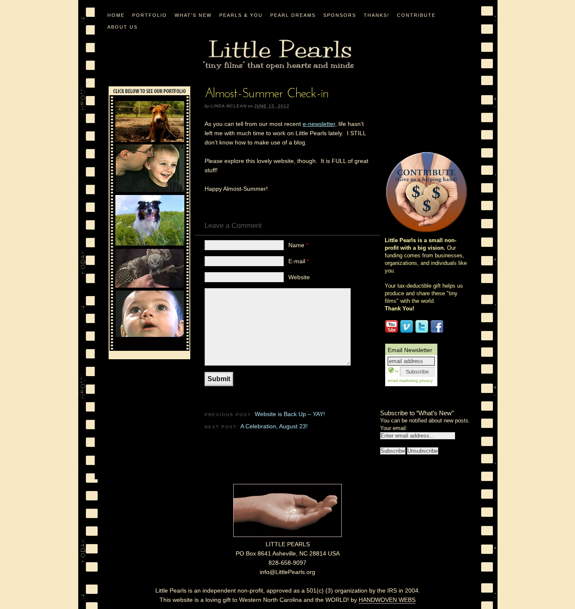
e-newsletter (319, 123)
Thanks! (376, 15)
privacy (425, 380)
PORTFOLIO (149, 15)
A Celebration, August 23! (274, 426)
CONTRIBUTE (416, 15)
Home (116, 15)
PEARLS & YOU (241, 15)
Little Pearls (278, 55)
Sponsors (339, 15)
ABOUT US (122, 26)
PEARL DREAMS (293, 15)
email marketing (403, 380)
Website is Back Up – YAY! (290, 414)
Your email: (393, 428)
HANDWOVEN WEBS (387, 599)
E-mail (298, 261)
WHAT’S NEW (193, 15)
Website (299, 277)
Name (298, 245)
